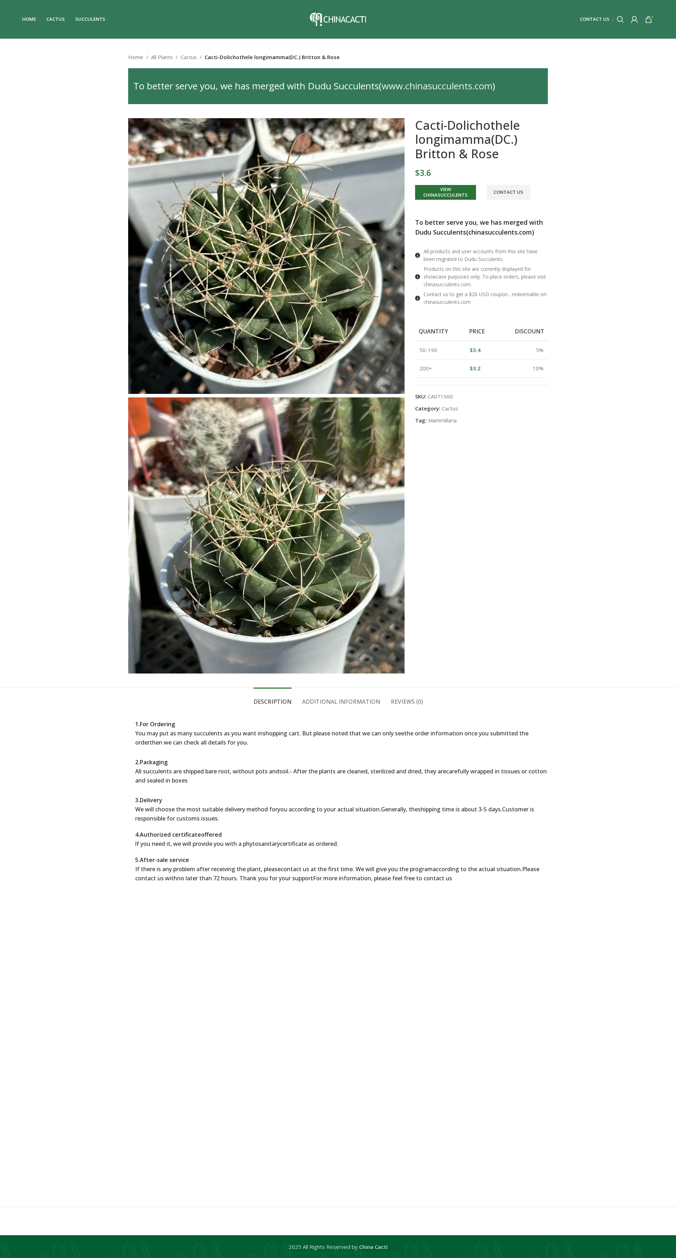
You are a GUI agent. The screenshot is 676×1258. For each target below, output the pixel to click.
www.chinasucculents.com (437, 85)
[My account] (634, 19)
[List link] (481, 255)
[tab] (273, 698)
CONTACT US (508, 192)
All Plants (162, 56)
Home (135, 56)
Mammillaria (442, 420)
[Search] (620, 19)
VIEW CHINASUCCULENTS (445, 192)
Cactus (189, 56)
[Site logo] (338, 18)
